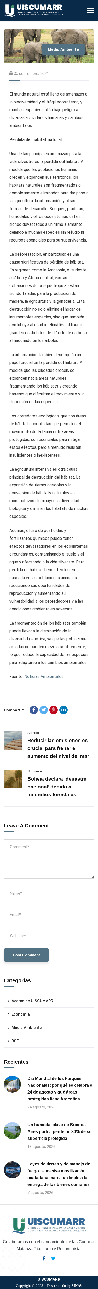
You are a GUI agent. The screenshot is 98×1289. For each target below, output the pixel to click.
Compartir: (14, 710)
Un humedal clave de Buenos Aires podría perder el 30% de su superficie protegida (59, 1132)
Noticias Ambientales (44, 676)
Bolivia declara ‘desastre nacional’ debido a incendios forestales (57, 786)
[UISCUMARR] (34, 10)
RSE (15, 1041)
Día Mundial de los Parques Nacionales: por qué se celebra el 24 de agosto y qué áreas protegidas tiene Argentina (60, 1088)
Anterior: (33, 733)
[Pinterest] (53, 710)
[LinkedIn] (63, 710)
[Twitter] (43, 710)
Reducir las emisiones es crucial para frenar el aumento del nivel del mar (58, 748)
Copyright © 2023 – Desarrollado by (49, 1286)
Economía (20, 1014)
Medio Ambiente (63, 49)
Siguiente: (35, 771)
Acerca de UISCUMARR (32, 1001)
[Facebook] (34, 710)
